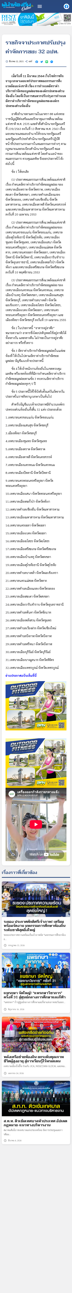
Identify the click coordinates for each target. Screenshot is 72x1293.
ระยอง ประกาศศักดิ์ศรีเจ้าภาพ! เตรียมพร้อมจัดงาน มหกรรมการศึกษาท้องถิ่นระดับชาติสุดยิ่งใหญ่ (35, 926)
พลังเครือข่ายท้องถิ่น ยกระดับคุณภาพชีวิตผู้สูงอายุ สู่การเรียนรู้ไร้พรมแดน (34, 1059)
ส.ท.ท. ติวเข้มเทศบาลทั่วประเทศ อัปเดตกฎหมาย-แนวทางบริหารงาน (35, 1123)
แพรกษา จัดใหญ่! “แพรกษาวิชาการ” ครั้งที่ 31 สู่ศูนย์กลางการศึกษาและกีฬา (35, 995)
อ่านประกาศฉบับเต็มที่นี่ (21, 675)
